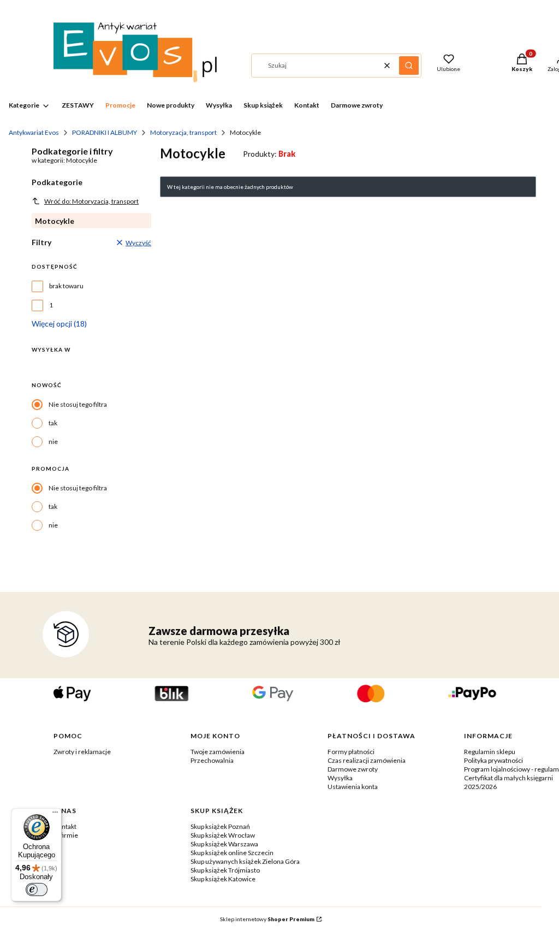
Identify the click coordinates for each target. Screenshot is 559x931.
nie (53, 441)
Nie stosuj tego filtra (78, 404)
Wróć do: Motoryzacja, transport (91, 201)
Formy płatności (351, 752)
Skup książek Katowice (223, 879)
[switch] (36, 889)
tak (53, 423)
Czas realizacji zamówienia (367, 760)
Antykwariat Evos (34, 132)
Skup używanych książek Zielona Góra (245, 861)
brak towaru (66, 286)
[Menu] (55, 814)
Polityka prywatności (493, 760)
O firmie (65, 835)
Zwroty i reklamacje (82, 752)
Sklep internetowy (267, 919)
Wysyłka (340, 778)
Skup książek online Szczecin (232, 853)
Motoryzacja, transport (183, 132)
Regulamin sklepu (489, 752)
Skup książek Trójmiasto (225, 870)
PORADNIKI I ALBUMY (104, 132)
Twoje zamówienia (218, 752)
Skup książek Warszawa (224, 844)
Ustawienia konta (353, 786)
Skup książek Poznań (220, 826)
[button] (409, 65)
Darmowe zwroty (353, 769)
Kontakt (64, 826)
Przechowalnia (212, 760)
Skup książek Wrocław (223, 835)
